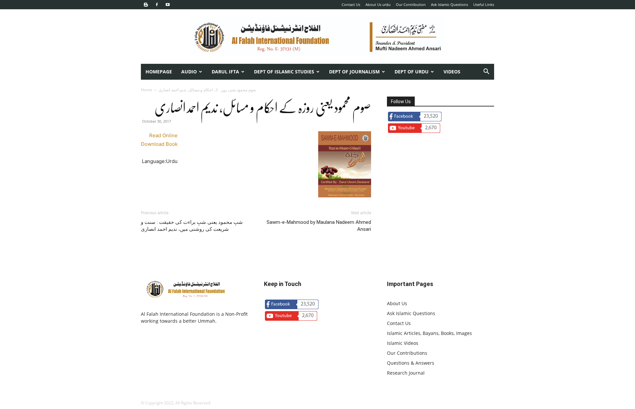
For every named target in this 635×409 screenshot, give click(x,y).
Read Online (163, 135)
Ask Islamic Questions (449, 4)
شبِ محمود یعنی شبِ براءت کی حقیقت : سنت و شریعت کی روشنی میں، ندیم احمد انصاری (192, 225)
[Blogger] (146, 4)
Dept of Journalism (354, 71)
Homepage (159, 71)
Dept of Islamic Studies (284, 71)
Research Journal (406, 373)
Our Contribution (411, 4)
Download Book (159, 144)
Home (146, 90)
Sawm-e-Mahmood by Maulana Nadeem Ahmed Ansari (319, 225)
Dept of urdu (412, 71)
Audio (189, 71)
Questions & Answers (410, 363)
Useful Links (483, 4)
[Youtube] (168, 4)
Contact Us (351, 4)
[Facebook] (157, 4)
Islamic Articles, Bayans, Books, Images (429, 333)
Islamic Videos (402, 343)
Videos (452, 71)
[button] (486, 72)
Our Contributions (407, 353)
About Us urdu (378, 4)
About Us (397, 303)
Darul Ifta (225, 71)
